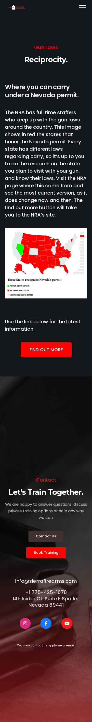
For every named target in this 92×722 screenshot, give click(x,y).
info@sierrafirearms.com (46, 581)
